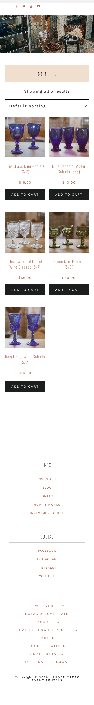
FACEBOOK (47, 550)
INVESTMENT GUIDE (47, 513)
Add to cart (25, 194)
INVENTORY (47, 479)
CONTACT (47, 496)
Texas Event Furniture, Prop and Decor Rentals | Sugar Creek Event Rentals (47, 45)
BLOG (47, 487)
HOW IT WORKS (47, 504)
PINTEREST (47, 567)
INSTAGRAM (47, 559)
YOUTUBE (47, 576)
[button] (47, 9)
